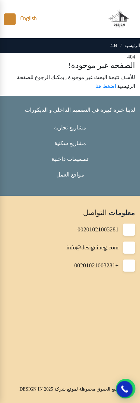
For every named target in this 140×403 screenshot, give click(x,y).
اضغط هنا (105, 86)
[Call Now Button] (125, 389)
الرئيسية (132, 45)
